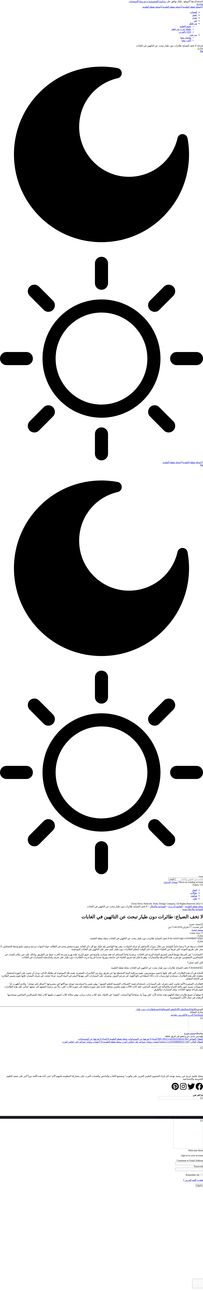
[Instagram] (183, 1086)
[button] (199, 4)
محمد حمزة (197, 930)
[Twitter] (191, 1086)
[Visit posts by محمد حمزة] (195, 1030)
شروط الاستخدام (137, 1)
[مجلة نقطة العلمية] (172, 7)
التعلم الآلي (181, 1009)
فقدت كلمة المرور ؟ (193, 1180)
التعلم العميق (170, 1009)
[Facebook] (199, 1086)
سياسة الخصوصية (157, 1)
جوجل (156, 1009)
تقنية (184, 909)
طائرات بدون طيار (145, 1009)
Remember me (193, 1175)
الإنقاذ (193, 1009)
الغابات (161, 1009)
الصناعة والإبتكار (195, 909)
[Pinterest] (175, 1086)
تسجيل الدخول (170, 882)
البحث (188, 1009)
